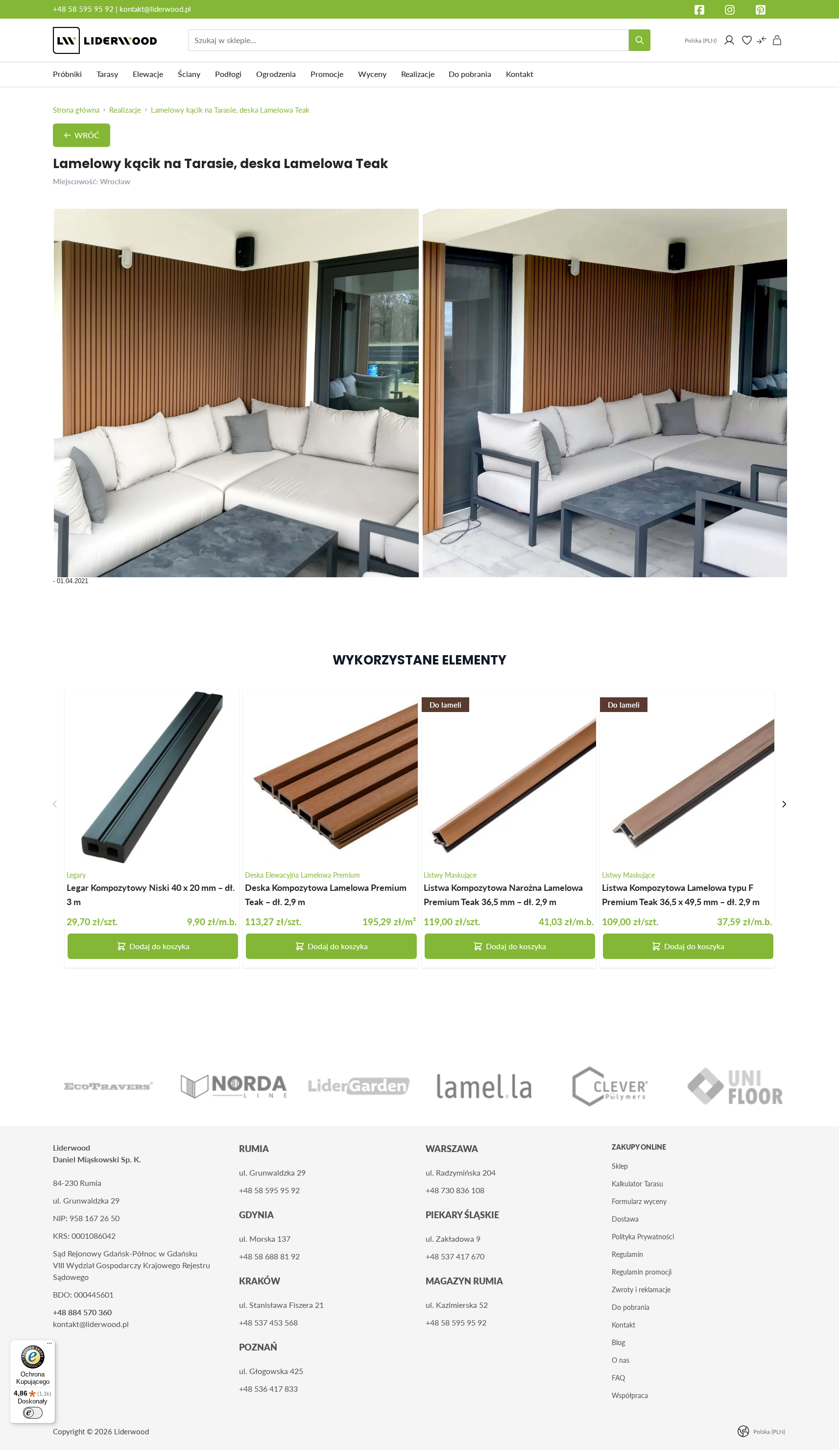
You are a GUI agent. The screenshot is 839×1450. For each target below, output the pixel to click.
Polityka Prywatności (643, 1236)
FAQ (618, 1377)
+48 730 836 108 (455, 1190)
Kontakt (623, 1324)
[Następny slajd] (784, 804)
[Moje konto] (729, 40)
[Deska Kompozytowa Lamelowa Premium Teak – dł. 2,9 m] (330, 776)
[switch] (33, 1413)
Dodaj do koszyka (159, 946)
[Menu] (49, 1346)
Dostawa (625, 1219)
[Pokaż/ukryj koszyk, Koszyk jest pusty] (777, 40)
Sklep (620, 1166)
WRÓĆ (86, 135)
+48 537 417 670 (455, 1256)
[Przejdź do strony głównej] (105, 40)
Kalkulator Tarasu (637, 1183)
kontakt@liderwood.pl (155, 9)
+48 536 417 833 (268, 1388)
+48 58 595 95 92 (84, 9)
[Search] (639, 40)
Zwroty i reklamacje (641, 1289)
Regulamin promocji (641, 1272)
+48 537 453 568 (268, 1322)
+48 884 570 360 (82, 1312)
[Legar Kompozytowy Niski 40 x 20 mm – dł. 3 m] (152, 776)
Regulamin (627, 1254)
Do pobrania (630, 1307)
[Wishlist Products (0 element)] (747, 40)
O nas (620, 1360)
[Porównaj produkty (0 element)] (761, 40)
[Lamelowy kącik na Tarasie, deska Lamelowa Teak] (236, 393)
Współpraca (630, 1395)
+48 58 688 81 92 (269, 1256)
